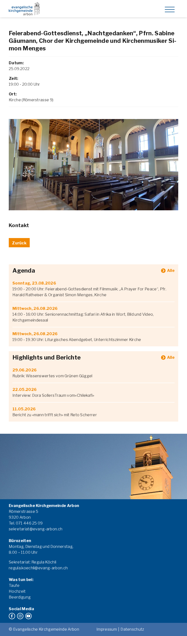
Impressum (106, 629)
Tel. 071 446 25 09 (26, 523)
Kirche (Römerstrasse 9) (31, 100)
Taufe (14, 585)
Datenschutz (132, 629)
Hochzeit (17, 591)
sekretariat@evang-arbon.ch (35, 529)
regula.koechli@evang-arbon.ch (38, 568)
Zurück (19, 243)
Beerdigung (20, 597)
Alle (171, 270)
